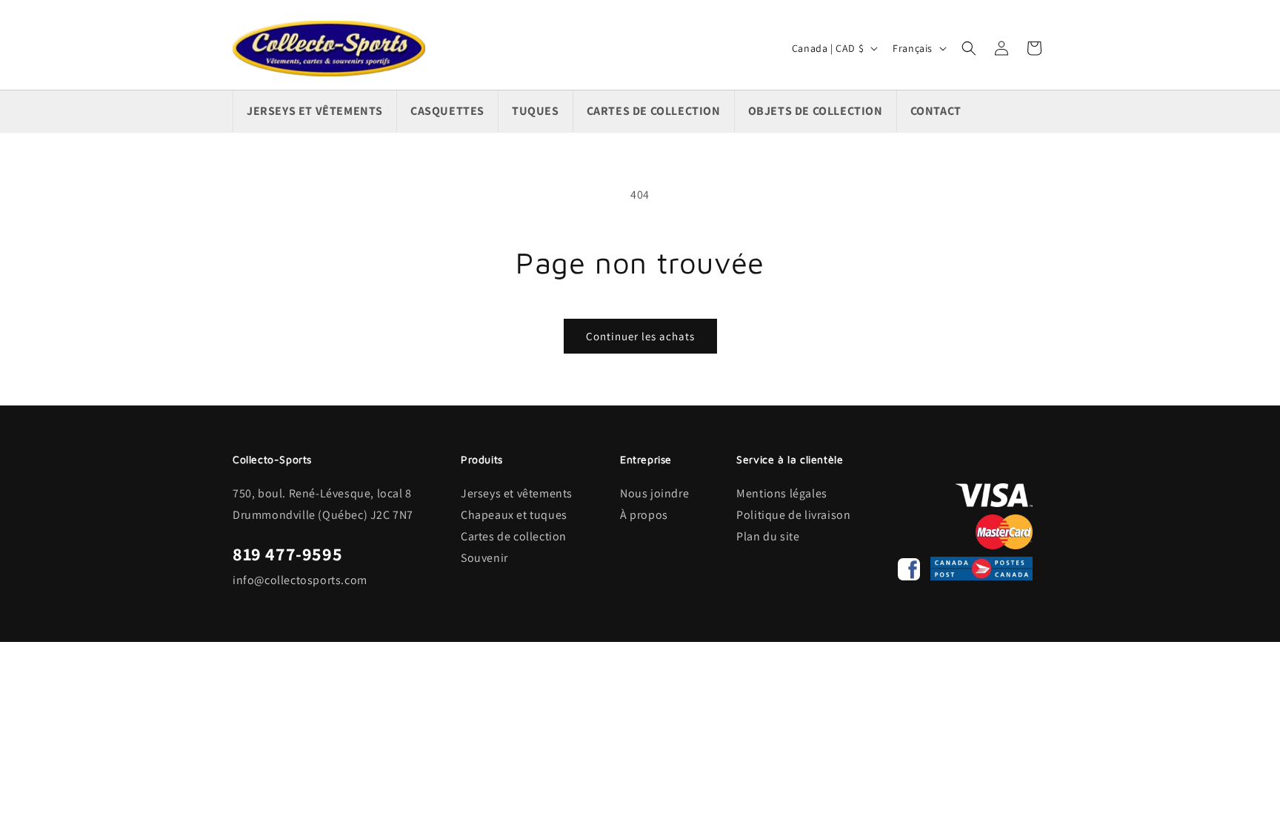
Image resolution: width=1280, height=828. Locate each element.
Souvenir (484, 558)
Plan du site (767, 536)
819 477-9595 (287, 554)
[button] (969, 48)
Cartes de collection (514, 536)
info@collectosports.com (300, 580)
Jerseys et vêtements (517, 493)
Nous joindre (654, 493)
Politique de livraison (793, 515)
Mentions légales (781, 493)
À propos (644, 515)
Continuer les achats (640, 336)
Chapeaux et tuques (514, 515)
